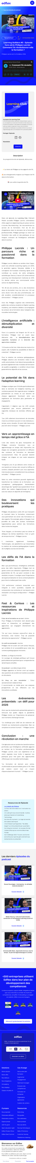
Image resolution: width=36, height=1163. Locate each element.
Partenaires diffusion (8, 1115)
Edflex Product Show (8, 1131)
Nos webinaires (21, 1118)
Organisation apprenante (21, 1099)
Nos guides (20, 1115)
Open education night (8, 1128)
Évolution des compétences (21, 1087)
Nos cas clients (21, 1125)
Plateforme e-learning (23, 1137)
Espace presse (6, 1121)
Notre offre (5, 1074)
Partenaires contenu (8, 1118)
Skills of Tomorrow (22, 1131)
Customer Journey (22, 1134)
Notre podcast (21, 1121)
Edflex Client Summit (8, 1134)
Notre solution (6, 1071)
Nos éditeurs (5, 1078)
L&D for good (6, 1125)
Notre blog (20, 1112)
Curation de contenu (23, 1103)
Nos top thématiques (23, 1128)
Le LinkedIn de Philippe (11, 806)
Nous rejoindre (6, 1112)
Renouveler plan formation (22, 1073)
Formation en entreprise (21, 1093)
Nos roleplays (5, 1087)
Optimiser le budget (23, 1083)
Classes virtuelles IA (7, 1090)
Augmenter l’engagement (21, 1078)
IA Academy (5, 1084)
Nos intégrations (6, 1081)
